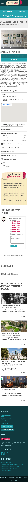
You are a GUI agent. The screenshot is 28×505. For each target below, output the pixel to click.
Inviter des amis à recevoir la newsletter (10, 423)
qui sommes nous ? (6, 418)
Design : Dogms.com (6, 477)
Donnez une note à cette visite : (15, 219)
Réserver (13, 60)
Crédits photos (6, 470)
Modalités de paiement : (10, 144)
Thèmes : (6, 163)
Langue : (6, 151)
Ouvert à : (6, 159)
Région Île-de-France (12, 24)
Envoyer (14, 246)
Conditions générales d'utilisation (12, 464)
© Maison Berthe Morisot (8, 47)
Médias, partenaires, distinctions (11, 420)
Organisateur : (7, 124)
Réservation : (7, 155)
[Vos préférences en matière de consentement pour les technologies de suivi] (1, 378)
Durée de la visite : (9, 147)
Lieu (4, 94)
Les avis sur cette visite (8, 15)
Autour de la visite (20, 16)
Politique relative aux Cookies (10, 468)
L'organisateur (20, 11)
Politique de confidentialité (10, 466)
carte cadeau (8, 416)
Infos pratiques (7, 11)
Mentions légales (6, 462)
